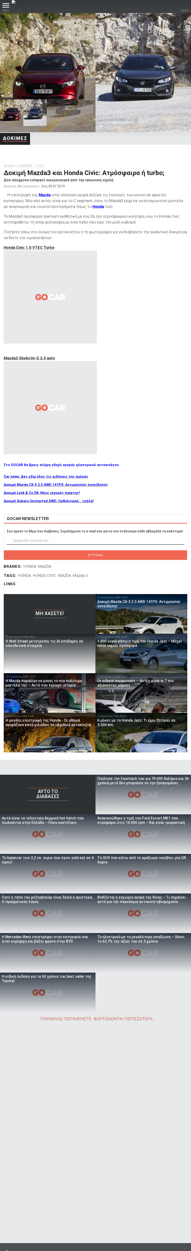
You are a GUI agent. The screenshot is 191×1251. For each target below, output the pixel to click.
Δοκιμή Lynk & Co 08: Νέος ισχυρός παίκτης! (42, 493)
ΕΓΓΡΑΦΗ (95, 555)
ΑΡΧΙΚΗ (9, 166)
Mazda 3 (80, 575)
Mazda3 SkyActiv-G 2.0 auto (29, 358)
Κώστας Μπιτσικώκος (21, 186)
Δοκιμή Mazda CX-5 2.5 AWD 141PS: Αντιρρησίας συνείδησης (56, 485)
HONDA (30, 566)
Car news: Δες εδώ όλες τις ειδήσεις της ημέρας (46, 476)
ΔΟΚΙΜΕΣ (15, 138)
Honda (98, 206)
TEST (40, 166)
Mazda (45, 195)
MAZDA (44, 566)
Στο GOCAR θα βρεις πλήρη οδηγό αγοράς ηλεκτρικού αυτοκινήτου (61, 465)
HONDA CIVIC (44, 575)
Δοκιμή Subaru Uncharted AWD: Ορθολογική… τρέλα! (49, 501)
